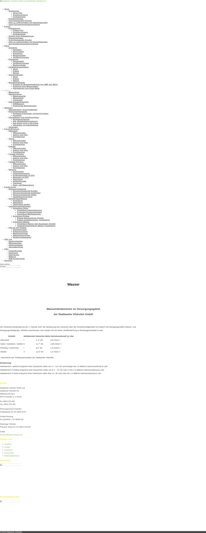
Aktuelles (8, 261)
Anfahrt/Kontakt (19, 181)
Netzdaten (17, 50)
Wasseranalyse (15, 94)
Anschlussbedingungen (19, 102)
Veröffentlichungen (21, 57)
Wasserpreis (14, 92)
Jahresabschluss (16, 247)
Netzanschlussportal (17, 189)
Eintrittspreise (19, 137)
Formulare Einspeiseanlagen (29, 212)
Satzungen (13, 127)
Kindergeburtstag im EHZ (24, 175)
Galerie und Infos (20, 135)
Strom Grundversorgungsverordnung (24, 24)
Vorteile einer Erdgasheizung (21, 36)
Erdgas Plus (18, 30)
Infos (6, 249)
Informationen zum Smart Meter (26, 88)
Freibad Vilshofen (16, 154)
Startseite (7, 444)
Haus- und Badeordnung (23, 185)
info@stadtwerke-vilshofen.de (11, 435)
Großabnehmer (19, 17)
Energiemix (18, 53)
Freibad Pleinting (16, 162)
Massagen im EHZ (21, 177)
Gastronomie (18, 172)
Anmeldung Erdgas (21, 216)
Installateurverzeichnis (22, 197)
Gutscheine (18, 179)
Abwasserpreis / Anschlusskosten (23, 110)
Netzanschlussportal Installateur (27, 193)
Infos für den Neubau (18, 228)
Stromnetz (13, 48)
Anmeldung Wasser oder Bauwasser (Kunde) (36, 224)
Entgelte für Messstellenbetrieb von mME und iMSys (35, 84)
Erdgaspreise (14, 28)
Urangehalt (17, 100)
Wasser (16, 73)
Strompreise (14, 11)
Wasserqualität (19, 96)
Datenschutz (14, 255)
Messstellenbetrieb (17, 83)
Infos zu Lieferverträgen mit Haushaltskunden (28, 23)
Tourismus (17, 183)
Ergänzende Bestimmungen (25, 106)
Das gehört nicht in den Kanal (26, 123)
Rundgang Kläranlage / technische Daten (30, 113)
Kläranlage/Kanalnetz (18, 112)
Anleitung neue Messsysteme (25, 86)
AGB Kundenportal (17, 259)
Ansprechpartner (16, 241)
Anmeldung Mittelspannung (29, 214)
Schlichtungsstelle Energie (20, 21)
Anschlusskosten (16, 75)
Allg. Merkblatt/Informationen (25, 121)
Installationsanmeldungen (20, 206)
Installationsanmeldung (19, 67)
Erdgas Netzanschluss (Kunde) (30, 218)
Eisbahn (12, 146)
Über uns (8, 239)
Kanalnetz (17, 115)
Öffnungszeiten (19, 133)
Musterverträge (19, 55)
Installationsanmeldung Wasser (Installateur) (36, 226)
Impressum (13, 253)
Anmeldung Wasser (21, 222)
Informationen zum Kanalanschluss (24, 117)
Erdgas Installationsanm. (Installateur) (33, 220)
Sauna (11, 139)
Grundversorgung (20, 15)
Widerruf (12, 257)
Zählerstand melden (21, 204)
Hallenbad (13, 131)
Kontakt (7, 447)
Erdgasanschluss (20, 231)
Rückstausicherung (21, 119)
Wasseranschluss (20, 233)
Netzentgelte (18, 52)
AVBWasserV (18, 104)
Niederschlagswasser (22, 237)
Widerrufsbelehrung (11, 456)
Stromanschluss (20, 230)
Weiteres (12, 170)
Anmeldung (18, 201)
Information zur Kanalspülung (25, 125)
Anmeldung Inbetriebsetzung (29, 210)
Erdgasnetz (13, 59)
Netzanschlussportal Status (24, 195)
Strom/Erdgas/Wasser (18, 199)
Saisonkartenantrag (21, 173)
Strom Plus (17, 13)
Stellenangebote (16, 245)
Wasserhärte (18, 98)
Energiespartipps (16, 19)
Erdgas (16, 71)
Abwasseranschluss (21, 235)
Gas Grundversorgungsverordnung (23, 44)
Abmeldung (18, 202)
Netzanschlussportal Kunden (25, 191)
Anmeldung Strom (20, 208)
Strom (15, 69)
